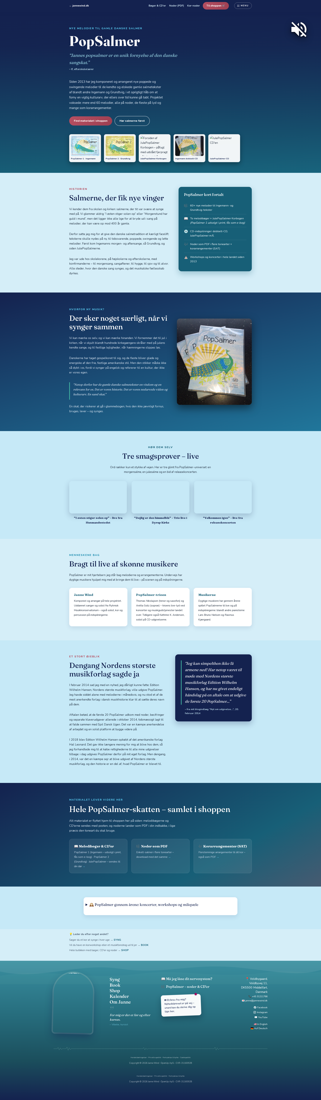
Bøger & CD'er (157, 5)
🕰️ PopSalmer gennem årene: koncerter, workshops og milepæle (143, 904)
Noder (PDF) (176, 5)
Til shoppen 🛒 (215, 5)
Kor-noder (193, 5)
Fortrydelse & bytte (171, 1057)
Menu (245, 5)
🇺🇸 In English (261, 1024)
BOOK (144, 945)
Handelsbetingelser (139, 1057)
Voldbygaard (258, 979)
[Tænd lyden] (299, 29)
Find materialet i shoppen (91, 121)
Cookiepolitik (185, 1057)
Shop (115, 990)
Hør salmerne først (132, 121)
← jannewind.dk (79, 5)
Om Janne (120, 1002)
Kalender (119, 996)
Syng (115, 979)
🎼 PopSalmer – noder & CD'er (185, 987)
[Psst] (161, 1049)
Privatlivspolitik (154, 1057)
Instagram (262, 1012)
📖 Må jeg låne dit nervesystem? (186, 979)
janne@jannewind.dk (256, 1000)
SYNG (117, 940)
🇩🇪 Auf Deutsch (259, 1028)
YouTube (263, 1017)
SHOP (125, 950)
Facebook (262, 1007)
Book (115, 985)
